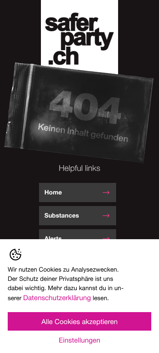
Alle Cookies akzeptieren (79, 321)
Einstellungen (79, 340)
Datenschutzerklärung (57, 297)
